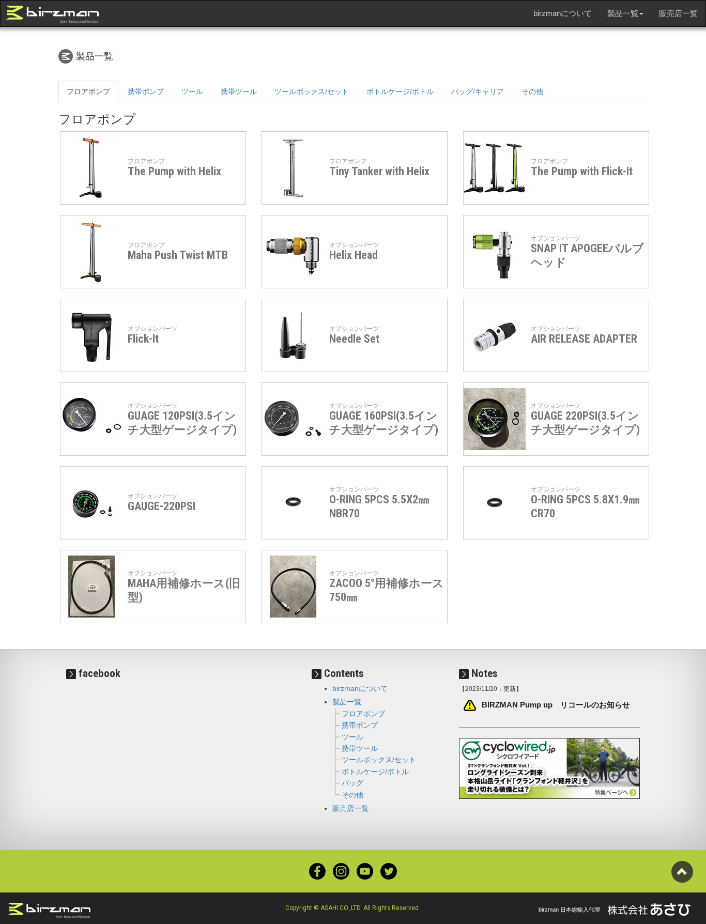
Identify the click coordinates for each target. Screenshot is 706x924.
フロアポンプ (88, 91)
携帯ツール (239, 91)
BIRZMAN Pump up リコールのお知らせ (556, 705)
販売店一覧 (678, 13)
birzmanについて (562, 13)
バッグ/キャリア (477, 91)
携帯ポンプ (146, 91)
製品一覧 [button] (622, 13)
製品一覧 (346, 702)
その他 (532, 91)
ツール (192, 91)
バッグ (352, 783)
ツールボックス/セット (311, 91)
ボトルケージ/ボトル (400, 91)
